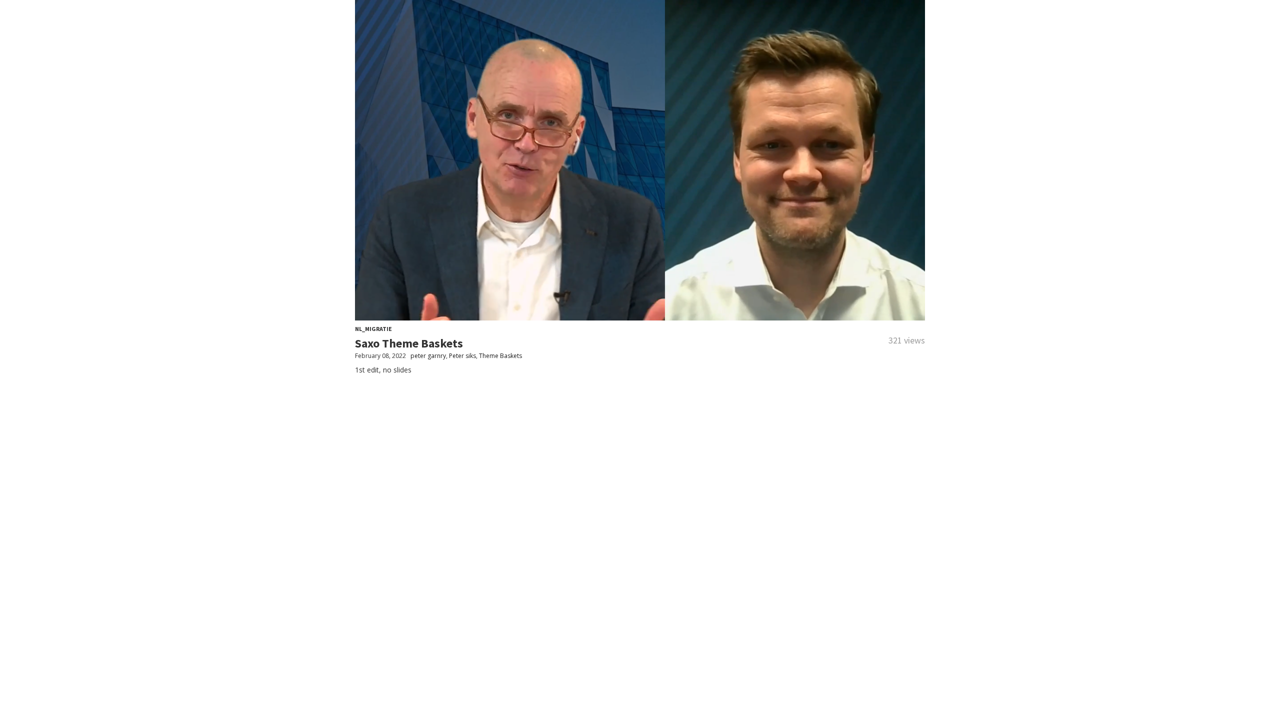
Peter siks (462, 356)
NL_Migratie (373, 328)
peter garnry (428, 356)
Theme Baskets (500, 356)
